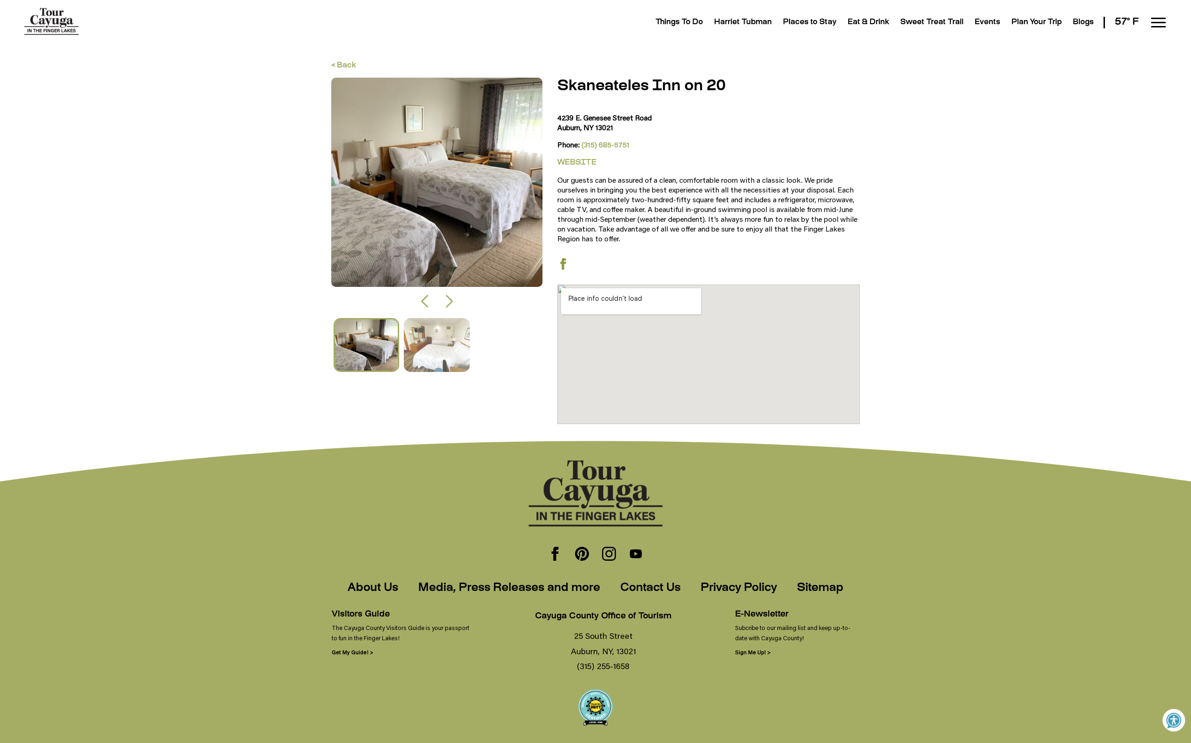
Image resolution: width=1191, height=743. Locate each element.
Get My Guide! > (352, 652)
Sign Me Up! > (752, 652)
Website (576, 162)
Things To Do (679, 22)
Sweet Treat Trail (932, 22)
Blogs (1083, 22)
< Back (343, 65)
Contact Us (650, 588)
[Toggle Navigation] (1158, 22)
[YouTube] (636, 555)
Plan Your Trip (1036, 22)
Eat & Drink (868, 22)
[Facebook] (555, 555)
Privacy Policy (739, 588)
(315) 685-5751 (605, 144)
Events (987, 22)
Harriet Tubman (743, 22)
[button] (424, 301)
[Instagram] (609, 555)
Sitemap (820, 588)
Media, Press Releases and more (509, 588)
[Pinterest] (582, 555)
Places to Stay (809, 22)
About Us (373, 588)
